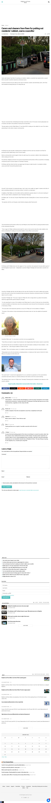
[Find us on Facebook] (21, 797)
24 (5, 751)
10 (5, 746)
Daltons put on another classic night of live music (18, 616)
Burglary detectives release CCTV (9, 576)
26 (18, 751)
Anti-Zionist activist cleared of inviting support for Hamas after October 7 (16, 572)
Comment (4, 454)
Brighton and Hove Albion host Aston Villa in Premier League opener (16, 574)
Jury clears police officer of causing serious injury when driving (15, 774)
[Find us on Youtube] (25, 797)
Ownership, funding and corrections (39, 786)
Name (3, 471)
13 (25, 746)
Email (3, 477)
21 (32, 749)
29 (39, 751)
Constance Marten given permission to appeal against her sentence (15, 562)
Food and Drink (46, 602)
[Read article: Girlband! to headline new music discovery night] (4, 607)
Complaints (28, 786)
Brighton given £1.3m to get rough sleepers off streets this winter (15, 565)
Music (36, 602)
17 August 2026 (11, 618)
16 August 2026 (11, 623)
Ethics (24, 787)
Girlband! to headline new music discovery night (18, 606)
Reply (7, 412)
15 (39, 746)
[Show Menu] (2, 2)
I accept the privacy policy (8, 595)
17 (5, 749)
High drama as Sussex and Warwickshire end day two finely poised (16, 714)
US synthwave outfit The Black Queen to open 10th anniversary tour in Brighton (25, 611)
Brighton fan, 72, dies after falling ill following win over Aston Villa (15, 567)
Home (3, 25)
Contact (8, 786)
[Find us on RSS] (26, 797)
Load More (25, 625)
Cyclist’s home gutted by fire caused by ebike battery (13, 765)
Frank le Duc (5, 33)
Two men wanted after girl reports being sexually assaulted (14, 571)
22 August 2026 (5, 706)
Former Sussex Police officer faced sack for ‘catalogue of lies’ (15, 569)
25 (11, 751)
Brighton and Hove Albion (40, 674)
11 (11, 746)
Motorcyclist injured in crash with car (10, 769)
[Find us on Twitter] (23, 797)
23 (45, 749)
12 (18, 746)
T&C (27, 787)
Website (28, 476)
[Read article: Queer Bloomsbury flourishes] (4, 623)
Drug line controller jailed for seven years (11, 767)
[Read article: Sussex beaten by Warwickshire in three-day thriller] (46, 703)
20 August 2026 (11, 612)
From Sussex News (8, 762)
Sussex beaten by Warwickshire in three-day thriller (12, 702)
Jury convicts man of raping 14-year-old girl (11, 560)
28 (32, 751)
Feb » (6, 756)
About (4, 786)
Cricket (47, 674)
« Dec (3, 756)
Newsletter (18, 786)
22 (39, 749)
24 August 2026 (11, 607)
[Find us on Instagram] (28, 797)
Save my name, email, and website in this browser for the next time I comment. (20, 482)
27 (25, 751)
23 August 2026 (5, 682)
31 (5, 754)
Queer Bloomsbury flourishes (14, 621)
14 (32, 746)
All (33, 602)
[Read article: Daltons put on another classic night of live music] (4, 617)
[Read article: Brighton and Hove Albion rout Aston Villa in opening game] (46, 679)
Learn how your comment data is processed (29, 490)
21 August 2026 (5, 718)
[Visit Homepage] (25, 2)
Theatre (40, 602)
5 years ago (15, 397)
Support (12, 786)
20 (25, 749)
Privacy (23, 786)
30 (45, 751)
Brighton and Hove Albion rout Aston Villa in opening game (14, 677)
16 (45, 746)
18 (11, 749)
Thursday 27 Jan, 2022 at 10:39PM (17, 33)
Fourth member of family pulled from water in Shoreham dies (15, 772)
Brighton (6, 25)
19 (18, 749)
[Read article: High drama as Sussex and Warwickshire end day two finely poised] (46, 715)
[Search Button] (48, 2)
